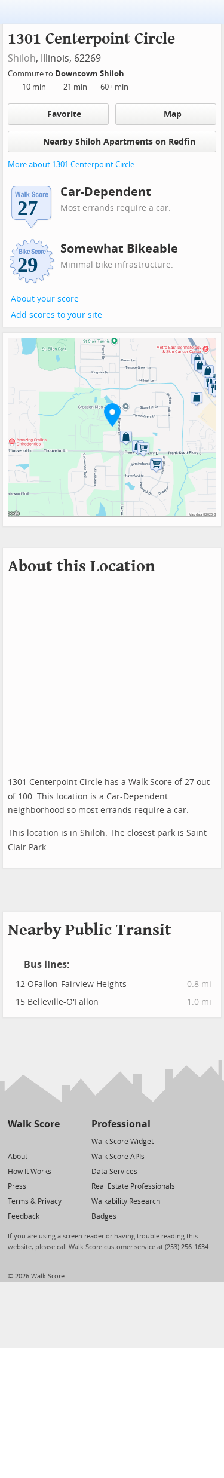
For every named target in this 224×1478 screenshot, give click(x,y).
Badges (103, 1216)
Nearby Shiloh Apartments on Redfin (119, 142)
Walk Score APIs (118, 1156)
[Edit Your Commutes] (132, 72)
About (17, 1156)
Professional (121, 1124)
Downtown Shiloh (90, 73)
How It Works (29, 1171)
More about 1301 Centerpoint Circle (71, 164)
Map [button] (173, 114)
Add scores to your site (56, 315)
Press (17, 1186)
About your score (45, 299)
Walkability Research (125, 1201)
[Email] (52, 1141)
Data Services (114, 1171)
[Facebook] (33, 1141)
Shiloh (22, 58)
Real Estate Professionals (133, 1186)
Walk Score (34, 1124)
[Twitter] (15, 1141)
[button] (112, 414)
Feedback (23, 1216)
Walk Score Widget (122, 1141)
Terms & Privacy (35, 1201)
